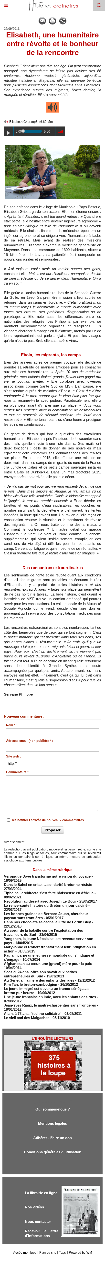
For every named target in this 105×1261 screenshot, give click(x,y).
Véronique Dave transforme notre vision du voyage (47, 876)
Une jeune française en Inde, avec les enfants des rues (50, 997)
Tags (62, 1252)
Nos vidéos (34, 1207)
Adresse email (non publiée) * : (29, 741)
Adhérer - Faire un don (52, 1138)
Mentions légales (52, 1123)
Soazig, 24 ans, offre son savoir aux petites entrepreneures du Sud (40, 974)
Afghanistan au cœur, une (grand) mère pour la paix (48, 964)
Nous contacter (38, 1221)
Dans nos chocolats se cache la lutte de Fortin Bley (47, 922)
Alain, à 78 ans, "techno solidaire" (32, 1013)
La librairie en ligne (41, 1193)
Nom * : (11, 725)
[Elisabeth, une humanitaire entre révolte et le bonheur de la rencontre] (52, 146)
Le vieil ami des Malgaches (27, 1018)
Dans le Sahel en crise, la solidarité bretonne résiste (48, 885)
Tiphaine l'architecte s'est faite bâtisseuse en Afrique (49, 893)
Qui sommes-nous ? (52, 1109)
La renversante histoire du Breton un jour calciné (45, 905)
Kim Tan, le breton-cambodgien (30, 984)
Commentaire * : (18, 772)
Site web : (13, 756)
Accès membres (24, 1252)
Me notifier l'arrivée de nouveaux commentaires (48, 820)
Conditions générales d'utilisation (52, 1152)
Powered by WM (80, 1252)
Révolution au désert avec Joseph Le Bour (40, 901)
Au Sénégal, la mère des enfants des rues (39, 980)
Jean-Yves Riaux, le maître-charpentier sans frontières (50, 1005)
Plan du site (47, 1252)
